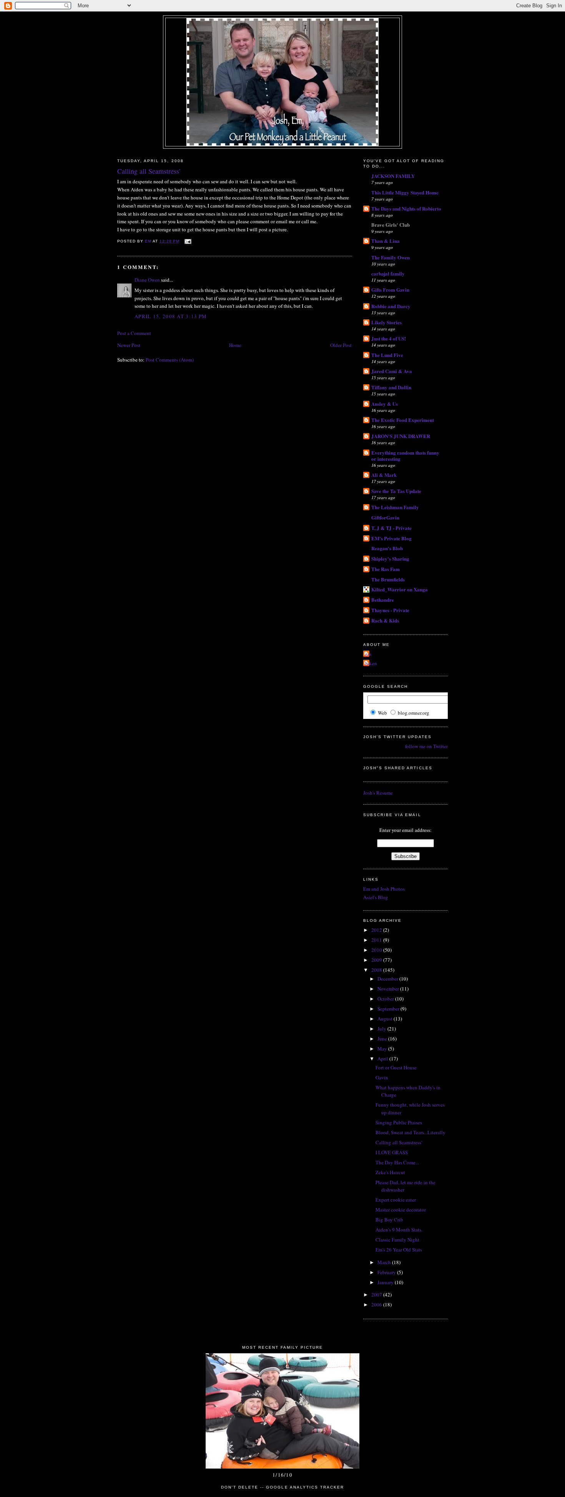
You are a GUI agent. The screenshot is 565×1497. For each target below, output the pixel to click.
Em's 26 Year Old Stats (399, 1249)
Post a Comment (134, 333)
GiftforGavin (385, 517)
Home (235, 345)
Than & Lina (385, 240)
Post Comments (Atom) (170, 359)
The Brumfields (388, 579)
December (388, 978)
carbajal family (388, 273)
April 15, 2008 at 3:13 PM (171, 316)
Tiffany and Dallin (391, 387)
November (388, 988)
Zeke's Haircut (390, 1172)
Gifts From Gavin (390, 289)
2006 (377, 1304)
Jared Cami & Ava (391, 371)
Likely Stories (386, 322)
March (384, 1262)
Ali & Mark (384, 474)
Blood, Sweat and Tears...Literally (410, 1132)
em (368, 654)
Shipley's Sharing (390, 558)
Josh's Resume (378, 792)
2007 (377, 1294)
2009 (377, 959)
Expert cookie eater (396, 1199)
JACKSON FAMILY (393, 175)
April (383, 1058)
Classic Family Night (397, 1239)
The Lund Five (387, 354)
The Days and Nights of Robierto (406, 208)
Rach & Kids (385, 620)
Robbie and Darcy (390, 306)
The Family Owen (390, 257)
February (387, 1272)
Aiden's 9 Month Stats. (399, 1229)
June (382, 1038)
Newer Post (128, 345)
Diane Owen (147, 279)
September (388, 1008)
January (386, 1282)
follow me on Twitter (426, 746)
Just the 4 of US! (388, 338)
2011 (377, 939)
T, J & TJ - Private (391, 527)
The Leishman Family (395, 507)
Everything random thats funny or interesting (405, 455)
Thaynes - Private (390, 610)
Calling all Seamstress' (399, 1142)
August (385, 1018)
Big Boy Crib (389, 1219)
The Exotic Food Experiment (402, 419)
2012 (377, 929)
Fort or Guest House (396, 1067)
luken (371, 663)
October (386, 998)
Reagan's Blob (387, 548)
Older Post (341, 345)
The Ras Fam (385, 569)
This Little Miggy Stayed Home (405, 192)
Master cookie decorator (401, 1209)
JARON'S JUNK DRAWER (400, 436)
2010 (377, 949)
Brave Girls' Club (390, 224)
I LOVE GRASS (392, 1152)
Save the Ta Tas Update (396, 491)
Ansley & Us (384, 403)
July (382, 1028)
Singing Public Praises (399, 1122)
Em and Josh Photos (384, 888)
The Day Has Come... (397, 1162)
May (382, 1048)
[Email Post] (187, 241)
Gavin (382, 1077)
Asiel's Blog (375, 897)
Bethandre (382, 599)
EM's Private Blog (391, 538)
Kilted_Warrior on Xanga (399, 589)
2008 (377, 969)
